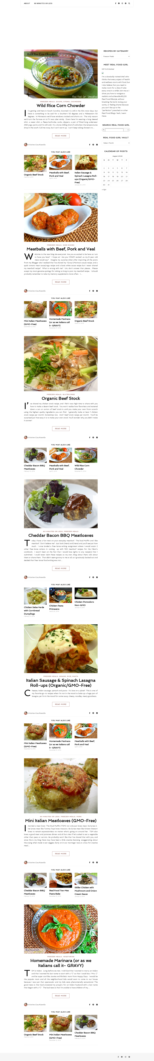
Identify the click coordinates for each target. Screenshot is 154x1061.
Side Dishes (69, 245)
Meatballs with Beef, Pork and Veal (61, 249)
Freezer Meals (47, 101)
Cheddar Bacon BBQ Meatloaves (60, 535)
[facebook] (119, 3)
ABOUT (27, 3)
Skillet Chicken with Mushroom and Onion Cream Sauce (86, 890)
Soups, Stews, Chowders (68, 101)
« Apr (104, 190)
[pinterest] (125, 3)
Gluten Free (69, 394)
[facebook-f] (116, 3)
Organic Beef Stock (33, 174)
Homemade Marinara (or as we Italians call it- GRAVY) (59, 322)
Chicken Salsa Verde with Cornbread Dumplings (34, 610)
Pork (79, 816)
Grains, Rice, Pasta (68, 676)
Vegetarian (68, 956)
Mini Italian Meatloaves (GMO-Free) (61, 820)
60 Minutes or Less (43, 3)
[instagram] (122, 3)
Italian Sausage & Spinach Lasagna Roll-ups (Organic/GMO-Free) (60, 683)
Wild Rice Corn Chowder (61, 105)
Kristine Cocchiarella (36, 145)
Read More (61, 136)
